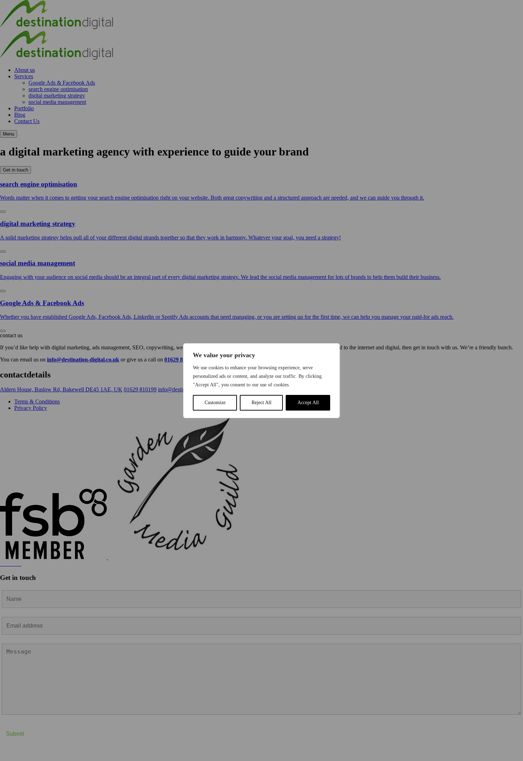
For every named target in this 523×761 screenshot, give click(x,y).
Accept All (308, 402)
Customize (215, 402)
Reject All (261, 402)
